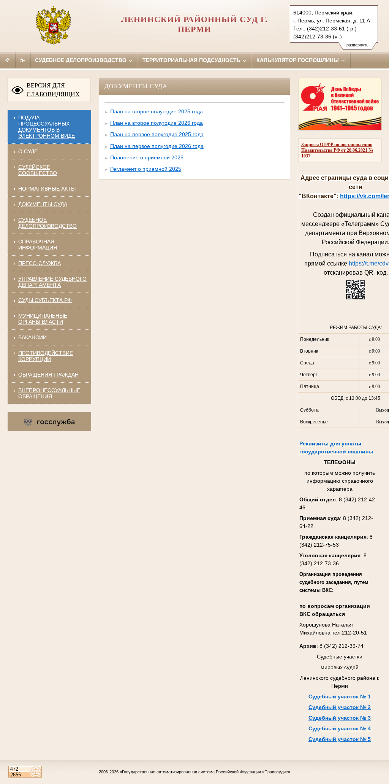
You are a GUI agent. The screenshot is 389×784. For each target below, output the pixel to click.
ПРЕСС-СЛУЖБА (39, 263)
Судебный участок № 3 (339, 718)
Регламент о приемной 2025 (145, 169)
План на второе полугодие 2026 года (156, 123)
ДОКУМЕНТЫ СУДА (42, 204)
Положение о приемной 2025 (146, 157)
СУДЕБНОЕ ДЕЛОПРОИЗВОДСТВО (47, 223)
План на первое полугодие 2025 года (157, 134)
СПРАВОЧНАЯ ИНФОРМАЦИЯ (37, 245)
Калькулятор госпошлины (298, 60)
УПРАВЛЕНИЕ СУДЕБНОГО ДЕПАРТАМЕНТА (52, 282)
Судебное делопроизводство (81, 60)
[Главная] (7, 60)
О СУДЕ (28, 151)
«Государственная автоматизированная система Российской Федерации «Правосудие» (205, 772)
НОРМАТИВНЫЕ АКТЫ (47, 189)
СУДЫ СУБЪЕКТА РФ (45, 300)
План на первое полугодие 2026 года (157, 146)
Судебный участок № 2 (339, 707)
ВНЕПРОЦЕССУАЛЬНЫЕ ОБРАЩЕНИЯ (49, 393)
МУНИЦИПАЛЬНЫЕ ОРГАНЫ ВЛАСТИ (42, 319)
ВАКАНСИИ (32, 337)
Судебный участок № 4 (339, 728)
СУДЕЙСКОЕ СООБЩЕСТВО (37, 170)
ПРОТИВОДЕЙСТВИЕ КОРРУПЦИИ (45, 356)
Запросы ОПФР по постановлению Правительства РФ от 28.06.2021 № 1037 (337, 150)
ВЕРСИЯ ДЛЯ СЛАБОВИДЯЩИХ (53, 89)
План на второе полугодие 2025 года (156, 111)
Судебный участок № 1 (339, 696)
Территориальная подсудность (192, 60)
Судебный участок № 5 (339, 739)
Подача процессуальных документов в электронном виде (46, 126)
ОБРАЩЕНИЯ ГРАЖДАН (48, 375)
